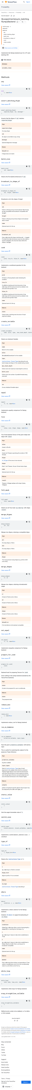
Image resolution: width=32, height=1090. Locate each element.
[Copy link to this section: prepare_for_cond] (17, 655)
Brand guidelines (5, 1070)
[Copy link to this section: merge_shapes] (13, 567)
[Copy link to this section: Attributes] (8, 64)
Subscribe (26, 1082)
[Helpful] (11, 16)
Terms (3, 1078)
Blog (2, 1044)
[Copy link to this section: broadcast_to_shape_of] (21, 182)
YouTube (3, 1055)
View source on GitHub (11, 48)
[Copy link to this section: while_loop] (11, 971)
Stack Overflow (5, 1067)
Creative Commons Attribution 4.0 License (20, 1028)
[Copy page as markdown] (22, 21)
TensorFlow (4, 12)
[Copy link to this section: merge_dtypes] (13, 515)
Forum (3, 1047)
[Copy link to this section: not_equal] (10, 630)
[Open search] (24, 2)
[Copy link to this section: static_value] (13, 795)
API (24, 12)
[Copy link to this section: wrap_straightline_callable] (25, 994)
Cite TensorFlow (5, 1072)
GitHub (3, 1050)
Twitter (3, 1052)
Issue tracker (4, 1062)
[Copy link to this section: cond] (6, 248)
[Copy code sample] (29, 89)
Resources (11, 12)
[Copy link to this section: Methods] (11, 77)
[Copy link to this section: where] (7, 892)
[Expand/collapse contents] (10, 27)
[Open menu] (2, 2)
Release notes (5, 1064)
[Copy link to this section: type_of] (9, 842)
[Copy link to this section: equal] (7, 393)
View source (4, 85)
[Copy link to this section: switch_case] (12, 817)
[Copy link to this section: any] (5, 82)
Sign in (28, 2)
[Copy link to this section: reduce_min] (11, 705)
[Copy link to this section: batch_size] (11, 159)
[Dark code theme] (26, 89)
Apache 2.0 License (25, 1030)
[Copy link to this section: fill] (6, 417)
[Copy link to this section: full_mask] (10, 490)
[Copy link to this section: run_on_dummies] (15, 727)
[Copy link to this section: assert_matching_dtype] (21, 101)
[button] (16, 60)
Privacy (8, 1078)
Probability (5, 7)
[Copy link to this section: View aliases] (12, 60)
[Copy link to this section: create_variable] (16, 322)
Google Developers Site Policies (18, 1032)
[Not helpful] (14, 16)
